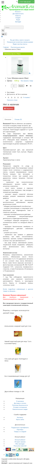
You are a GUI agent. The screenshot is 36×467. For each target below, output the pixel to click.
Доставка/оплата (18, 14)
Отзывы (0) (18, 119)
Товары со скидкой (20, 431)
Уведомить (9, 108)
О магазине (20, 401)
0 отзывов (26, 97)
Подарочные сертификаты (20, 427)
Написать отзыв (12, 100)
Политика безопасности (20, 405)
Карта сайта (20, 419)
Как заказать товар (27, 81)
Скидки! (18, 18)
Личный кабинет (20, 440)
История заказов (20, 442)
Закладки (18, 22)
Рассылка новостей (20, 446)
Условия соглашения (20, 407)
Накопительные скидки (20, 409)
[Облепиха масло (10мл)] (20, 65)
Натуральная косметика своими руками (20, 42)
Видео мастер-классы (20, 44)
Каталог (17, 11)
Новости (18, 16)
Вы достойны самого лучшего (20, 40)
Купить (21, 86)
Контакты (20, 417)
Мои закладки (20, 444)
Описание (8, 119)
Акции (18, 20)
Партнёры (20, 429)
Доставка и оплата (20, 403)
